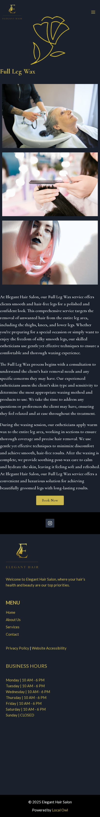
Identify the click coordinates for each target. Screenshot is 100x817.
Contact (12, 634)
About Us (13, 619)
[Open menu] (93, 12)
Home (10, 612)
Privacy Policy (17, 648)
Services (12, 627)
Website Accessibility (49, 648)
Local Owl (60, 810)
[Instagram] (50, 523)
